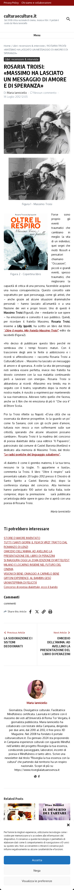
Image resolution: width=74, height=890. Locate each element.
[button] (68, 825)
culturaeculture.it (20, 16)
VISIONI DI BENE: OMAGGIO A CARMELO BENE (31, 573)
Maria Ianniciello (17, 92)
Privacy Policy (11, 2)
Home (7, 45)
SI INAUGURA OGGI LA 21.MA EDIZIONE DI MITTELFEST (37, 560)
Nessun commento (45, 92)
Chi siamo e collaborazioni (36, 2)
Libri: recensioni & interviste (29, 45)
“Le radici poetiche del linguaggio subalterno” (32, 454)
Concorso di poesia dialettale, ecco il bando (31, 587)
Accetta (37, 860)
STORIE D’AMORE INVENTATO (22, 538)
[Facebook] (39, 776)
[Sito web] (35, 776)
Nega (37, 870)
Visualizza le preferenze (37, 881)
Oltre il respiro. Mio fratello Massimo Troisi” (31, 330)
